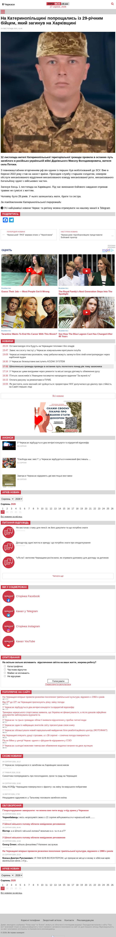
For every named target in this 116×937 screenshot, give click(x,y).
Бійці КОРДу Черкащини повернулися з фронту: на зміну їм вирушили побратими (44, 786)
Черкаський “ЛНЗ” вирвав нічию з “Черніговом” (30, 235)
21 (90, 508)
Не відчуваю (13, 676)
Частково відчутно (17, 669)
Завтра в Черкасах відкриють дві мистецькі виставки (44, 475)
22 (94, 508)
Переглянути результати (58, 684)
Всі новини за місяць (11, 516)
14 (59, 508)
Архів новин (10, 492)
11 (46, 508)
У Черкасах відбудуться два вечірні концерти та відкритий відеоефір (53, 442)
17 (73, 508)
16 (68, 508)
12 (51, 508)
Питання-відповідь (15, 522)
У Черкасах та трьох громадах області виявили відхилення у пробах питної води (44, 720)
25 (108, 508)
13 (55, 508)
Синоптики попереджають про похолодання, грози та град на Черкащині (39, 776)
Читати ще (58, 576)
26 (112, 508)
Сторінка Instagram (28, 626)
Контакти (69, 920)
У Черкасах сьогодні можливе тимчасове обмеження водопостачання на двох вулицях (47, 745)
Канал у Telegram (27, 611)
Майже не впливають (18, 673)
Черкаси (9, 4)
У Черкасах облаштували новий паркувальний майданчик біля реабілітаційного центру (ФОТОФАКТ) (54, 730)
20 (86, 508)
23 (99, 508)
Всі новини (58, 396)
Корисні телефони (30, 920)
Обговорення (11, 805)
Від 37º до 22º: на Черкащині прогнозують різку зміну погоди (33, 702)
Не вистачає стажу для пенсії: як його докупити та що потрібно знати (52, 527)
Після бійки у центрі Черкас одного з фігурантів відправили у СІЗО (37, 740)
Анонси (7, 437)
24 (103, 508)
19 (81, 508)
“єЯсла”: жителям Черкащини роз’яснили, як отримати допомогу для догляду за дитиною (62, 557)
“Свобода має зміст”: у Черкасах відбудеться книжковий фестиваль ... (54, 459)
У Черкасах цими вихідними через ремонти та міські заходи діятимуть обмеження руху (54, 371)
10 (42, 508)
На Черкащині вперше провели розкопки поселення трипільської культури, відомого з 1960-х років (53, 697)
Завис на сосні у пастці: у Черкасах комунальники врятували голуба (45, 350)
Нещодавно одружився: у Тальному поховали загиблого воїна (34, 797)
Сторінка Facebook (28, 596)
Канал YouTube (25, 641)
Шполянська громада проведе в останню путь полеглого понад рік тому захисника (55, 366)
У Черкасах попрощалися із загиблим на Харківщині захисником (35, 765)
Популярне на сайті (16, 692)
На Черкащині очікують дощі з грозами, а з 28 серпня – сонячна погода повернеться (45, 735)
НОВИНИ (7, 341)
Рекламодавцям (85, 920)
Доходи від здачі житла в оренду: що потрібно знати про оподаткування (53, 542)
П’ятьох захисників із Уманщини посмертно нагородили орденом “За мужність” (50, 375)
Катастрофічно (15, 666)
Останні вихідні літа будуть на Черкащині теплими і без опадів (41, 346)
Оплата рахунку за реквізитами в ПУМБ (30, 379)
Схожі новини (12, 756)
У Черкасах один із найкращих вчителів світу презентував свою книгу (38, 725)
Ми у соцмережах (14, 587)
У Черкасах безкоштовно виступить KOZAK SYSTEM (37, 361)
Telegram (105, 208)
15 (64, 508)
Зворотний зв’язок (52, 920)
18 (77, 508)
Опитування (11, 657)
